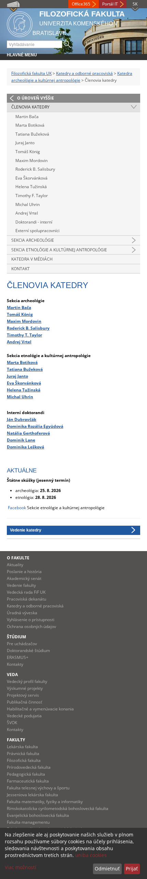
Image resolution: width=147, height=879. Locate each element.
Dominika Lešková (25, 446)
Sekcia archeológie (32, 240)
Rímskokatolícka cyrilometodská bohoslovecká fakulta (57, 808)
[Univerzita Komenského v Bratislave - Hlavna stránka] (19, 23)
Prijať (132, 868)
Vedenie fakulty (21, 585)
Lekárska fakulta (22, 747)
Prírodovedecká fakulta (29, 767)
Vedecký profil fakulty (27, 681)
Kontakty (15, 664)
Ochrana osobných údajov (31, 626)
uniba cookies (91, 855)
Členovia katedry (30, 107)
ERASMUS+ (17, 657)
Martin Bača (27, 116)
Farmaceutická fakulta (28, 781)
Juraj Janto (25, 143)
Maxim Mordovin (31, 160)
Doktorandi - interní (33, 222)
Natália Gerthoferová (28, 433)
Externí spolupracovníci (37, 230)
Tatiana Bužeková (32, 134)
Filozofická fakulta (24, 760)
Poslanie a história (24, 571)
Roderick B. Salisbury (35, 169)
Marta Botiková (29, 125)
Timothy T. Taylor (24, 335)
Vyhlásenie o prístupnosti (30, 620)
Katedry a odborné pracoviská (84, 73)
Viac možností (20, 867)
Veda (12, 674)
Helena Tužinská (31, 187)
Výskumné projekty (25, 688)
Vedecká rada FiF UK (26, 592)
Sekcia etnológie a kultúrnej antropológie (59, 250)
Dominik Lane (21, 440)
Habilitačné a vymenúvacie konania (40, 709)
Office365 (81, 4)
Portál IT (110, 4)
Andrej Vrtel (26, 213)
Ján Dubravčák (21, 419)
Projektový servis (23, 695)
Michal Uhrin (27, 204)
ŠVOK (12, 723)
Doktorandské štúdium (28, 650)
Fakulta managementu (28, 822)
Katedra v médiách (32, 259)
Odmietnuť (107, 868)
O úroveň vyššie (35, 98)
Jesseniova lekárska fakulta (32, 795)
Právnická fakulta (23, 753)
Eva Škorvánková (31, 178)
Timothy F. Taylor (31, 195)
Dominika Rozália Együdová (35, 426)
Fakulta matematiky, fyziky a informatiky (45, 801)
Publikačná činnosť (24, 702)
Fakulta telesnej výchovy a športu (38, 788)
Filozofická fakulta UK (31, 73)
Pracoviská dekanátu (26, 599)
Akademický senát (24, 578)
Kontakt (20, 269)
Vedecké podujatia (24, 716)
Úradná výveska (22, 613)
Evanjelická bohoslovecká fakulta (38, 815)
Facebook (17, 508)
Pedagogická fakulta (26, 774)
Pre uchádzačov (22, 644)
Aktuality (15, 565)
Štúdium (16, 637)
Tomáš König (27, 152)
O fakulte (18, 558)
